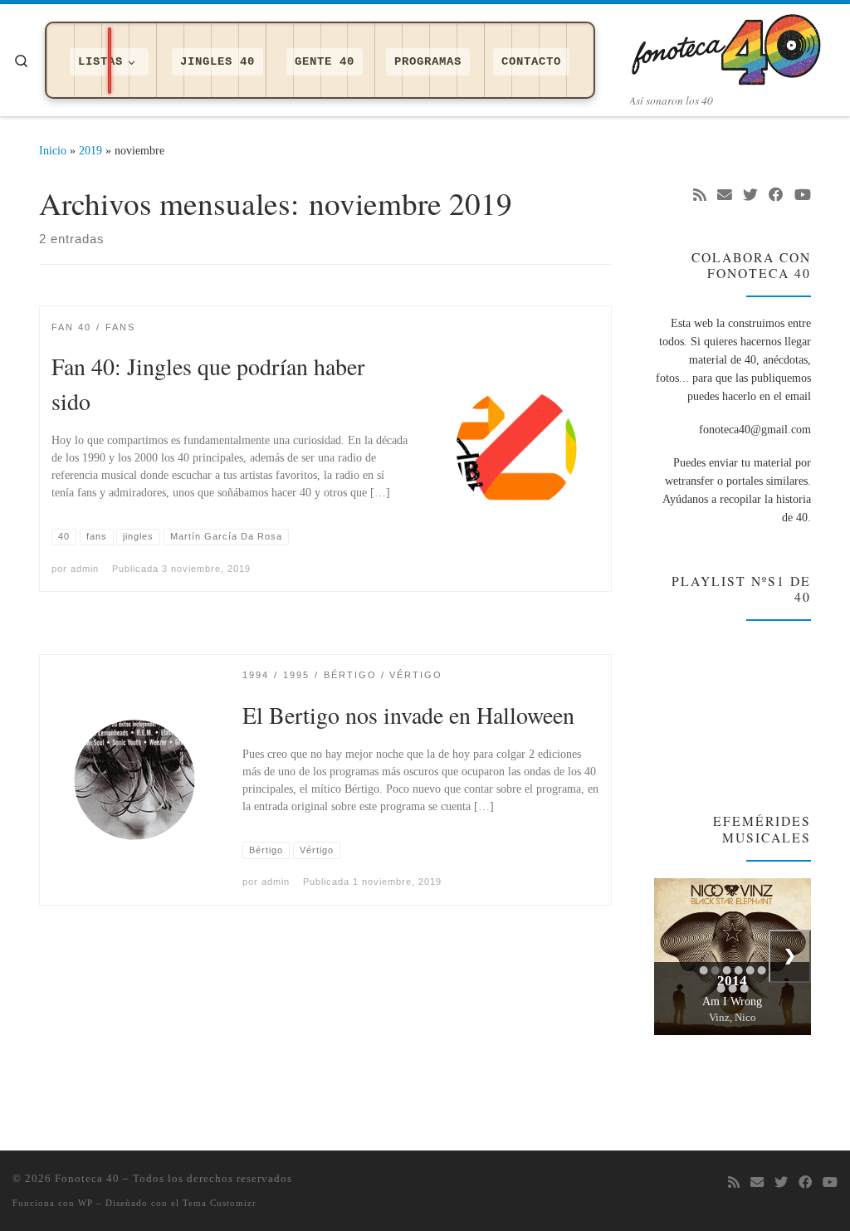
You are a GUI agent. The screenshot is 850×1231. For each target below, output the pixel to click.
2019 (90, 150)
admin (85, 569)
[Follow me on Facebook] (776, 196)
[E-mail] (724, 196)
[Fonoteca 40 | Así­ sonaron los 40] (734, 46)
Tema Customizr (219, 1203)
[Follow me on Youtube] (802, 196)
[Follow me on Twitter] (750, 196)
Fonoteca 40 (87, 1178)
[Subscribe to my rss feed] (699, 196)
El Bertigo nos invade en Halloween (408, 714)
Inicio (52, 150)
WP (85, 1203)
